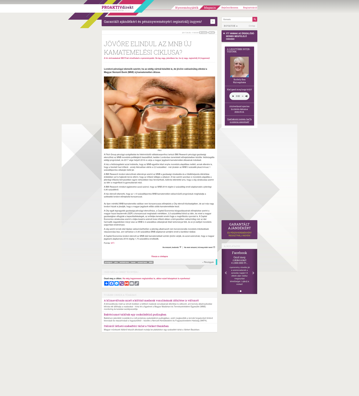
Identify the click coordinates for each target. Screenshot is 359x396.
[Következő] (254, 271)
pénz (116, 262)
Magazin (210, 7)
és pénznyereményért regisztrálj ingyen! (239, 229)
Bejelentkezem (229, 7)
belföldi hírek (124, 262)
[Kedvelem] (180, 247)
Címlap (252, 26)
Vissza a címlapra (159, 256)
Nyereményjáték (187, 7)
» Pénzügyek (208, 262)
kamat (133, 262)
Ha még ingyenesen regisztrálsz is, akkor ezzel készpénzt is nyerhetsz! (156, 278)
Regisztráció (250, 7)
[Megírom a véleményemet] (214, 247)
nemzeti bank (142, 262)
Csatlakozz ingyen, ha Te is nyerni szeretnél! (239, 120)
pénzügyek (109, 262)
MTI (112, 243)
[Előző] (224, 271)
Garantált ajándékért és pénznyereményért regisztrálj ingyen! (153, 21)
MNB (151, 262)
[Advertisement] (239, 175)
